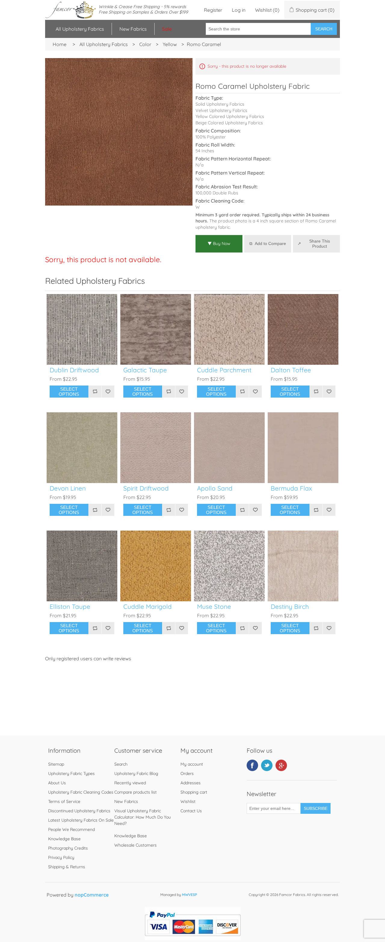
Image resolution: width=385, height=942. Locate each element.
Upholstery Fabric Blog (136, 773)
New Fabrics (133, 29)
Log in (238, 10)
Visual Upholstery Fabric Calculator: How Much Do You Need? (142, 817)
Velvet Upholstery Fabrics (221, 110)
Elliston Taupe (70, 606)
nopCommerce (92, 895)
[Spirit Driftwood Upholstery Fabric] (155, 447)
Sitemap (56, 764)
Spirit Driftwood (146, 488)
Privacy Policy (61, 857)
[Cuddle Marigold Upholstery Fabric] (155, 566)
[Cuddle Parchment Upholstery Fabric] (229, 329)
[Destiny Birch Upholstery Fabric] (303, 566)
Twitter (267, 765)
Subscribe (316, 808)
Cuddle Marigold (147, 606)
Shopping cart (193, 792)
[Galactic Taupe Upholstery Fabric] (155, 329)
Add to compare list (94, 392)
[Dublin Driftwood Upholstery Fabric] (82, 329)
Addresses (190, 783)
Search (323, 28)
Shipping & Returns (66, 866)
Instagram (281, 765)
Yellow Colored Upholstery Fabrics (230, 116)
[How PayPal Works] (193, 938)
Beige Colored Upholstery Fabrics (229, 122)
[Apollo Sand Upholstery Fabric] (229, 447)
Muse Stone (214, 606)
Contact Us (191, 810)
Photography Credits (68, 848)
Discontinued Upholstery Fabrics (79, 810)
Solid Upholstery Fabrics (220, 104)
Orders (187, 773)
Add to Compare (270, 243)
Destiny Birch (290, 606)
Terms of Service (64, 801)
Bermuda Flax (291, 488)
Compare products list (135, 792)
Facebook (252, 765)
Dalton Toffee (291, 370)
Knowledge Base (64, 838)
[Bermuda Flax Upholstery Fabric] (303, 447)
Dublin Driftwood (74, 370)
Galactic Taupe (145, 370)
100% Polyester (211, 137)
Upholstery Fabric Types (71, 773)
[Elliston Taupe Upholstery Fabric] (82, 566)
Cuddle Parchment (224, 370)
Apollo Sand (215, 488)
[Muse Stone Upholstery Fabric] (229, 566)
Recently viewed (130, 783)
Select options (69, 391)
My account (191, 764)
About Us (57, 783)
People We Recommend (71, 829)
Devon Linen (68, 488)
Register (213, 10)
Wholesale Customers (135, 845)
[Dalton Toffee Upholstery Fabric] (303, 329)
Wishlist (188, 801)
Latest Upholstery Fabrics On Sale (81, 820)
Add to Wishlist (107, 392)
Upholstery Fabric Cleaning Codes (80, 792)
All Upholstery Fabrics (80, 29)
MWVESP (189, 894)
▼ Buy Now (219, 243)
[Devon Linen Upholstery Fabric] (82, 447)
